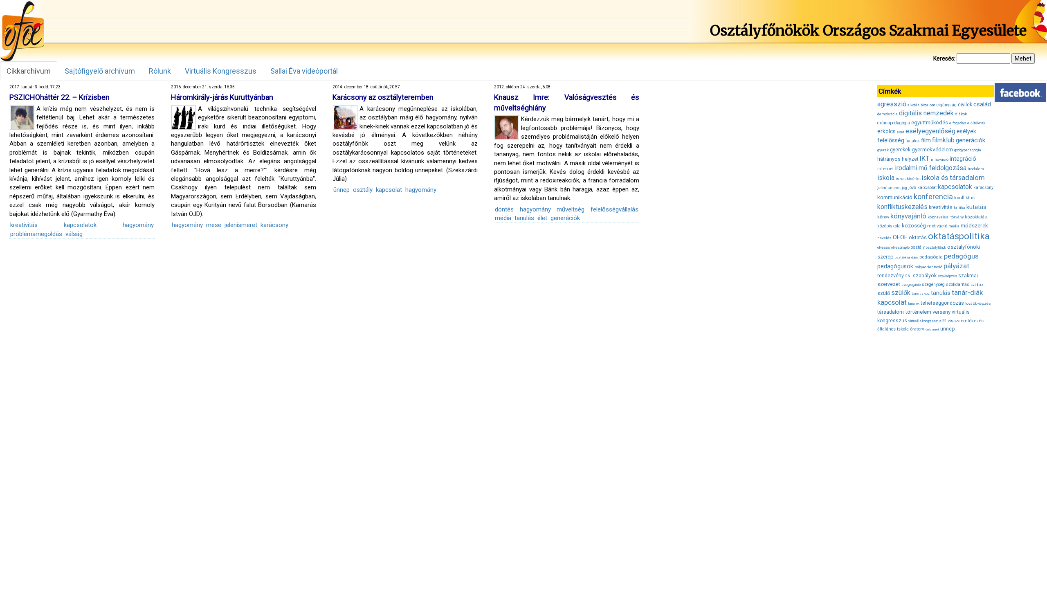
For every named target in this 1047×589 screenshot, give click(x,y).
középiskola (889, 226)
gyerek (883, 150)
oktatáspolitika (959, 236)
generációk (565, 218)
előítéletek (976, 123)
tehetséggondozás (942, 303)
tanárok (913, 303)
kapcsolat (389, 189)
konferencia (933, 196)
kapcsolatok (80, 225)
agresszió (891, 104)
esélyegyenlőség (930, 131)
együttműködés (929, 122)
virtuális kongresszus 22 (927, 321)
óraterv (917, 329)
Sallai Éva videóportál (304, 71)
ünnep (341, 189)
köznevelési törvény (946, 217)
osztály (363, 189)
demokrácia (887, 114)
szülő (883, 293)
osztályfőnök (936, 247)
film (926, 140)
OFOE (900, 237)
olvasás (883, 247)
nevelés (884, 238)
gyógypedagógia (967, 150)
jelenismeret (241, 225)
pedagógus (961, 256)
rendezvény (890, 275)
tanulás (524, 218)
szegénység (933, 284)
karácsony (274, 225)
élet (542, 218)
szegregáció (911, 285)
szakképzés (947, 276)
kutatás (976, 207)
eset (900, 132)
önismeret (932, 329)
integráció (963, 158)
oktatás (918, 237)
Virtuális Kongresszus (220, 71)
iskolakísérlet (908, 178)
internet (885, 168)
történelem (918, 312)
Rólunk (160, 71)
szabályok (925, 276)
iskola (885, 178)
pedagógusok (895, 266)
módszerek (974, 225)
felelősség (890, 140)
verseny (941, 312)
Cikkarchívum (29, 71)
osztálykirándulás (906, 257)
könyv (883, 217)
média (503, 218)
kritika (959, 208)
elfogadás (957, 123)
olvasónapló (900, 247)
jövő (912, 187)
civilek (965, 104)
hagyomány (138, 225)
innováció (939, 159)
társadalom (890, 312)
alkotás (913, 105)
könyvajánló (908, 216)
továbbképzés (978, 303)
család (982, 104)
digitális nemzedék (926, 113)
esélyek (966, 131)
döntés (504, 209)
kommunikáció (894, 197)
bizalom (928, 105)
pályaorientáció (928, 267)
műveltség (570, 209)
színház (977, 285)
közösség (914, 226)
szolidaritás (957, 284)
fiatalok (912, 141)
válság (74, 234)
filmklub (943, 140)
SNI (908, 276)
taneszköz (921, 294)
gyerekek (900, 150)
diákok (961, 114)
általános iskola (893, 329)
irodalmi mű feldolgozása (930, 168)
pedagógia (931, 257)
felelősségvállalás (614, 209)
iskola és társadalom (953, 177)
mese (213, 225)
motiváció (937, 226)
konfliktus (964, 197)
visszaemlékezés (966, 321)
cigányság (947, 105)
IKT (925, 158)
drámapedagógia (893, 123)
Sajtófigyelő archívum (100, 71)
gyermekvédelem (932, 149)
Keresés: (944, 58)
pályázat (956, 266)
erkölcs (886, 131)
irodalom (976, 168)
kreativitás (24, 225)
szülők (900, 293)
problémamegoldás (36, 234)
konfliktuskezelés (902, 207)
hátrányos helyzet (898, 159)
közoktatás (976, 217)
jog (904, 188)
